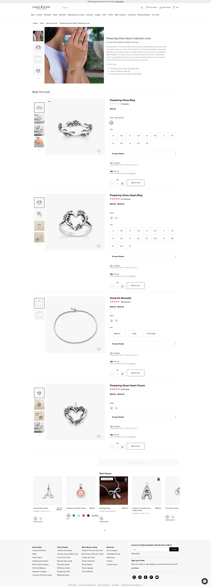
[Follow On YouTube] (157, 577)
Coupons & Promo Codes (42, 575)
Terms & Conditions (103, 585)
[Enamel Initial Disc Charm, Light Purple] (88, 515)
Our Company (112, 550)
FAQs (34, 554)
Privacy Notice (135, 553)
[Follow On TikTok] (140, 577)
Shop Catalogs (87, 568)
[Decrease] (122, 184)
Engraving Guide (63, 571)
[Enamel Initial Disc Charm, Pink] (68, 515)
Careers (110, 561)
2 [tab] (106, 531)
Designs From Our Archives (92, 550)
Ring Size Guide (63, 564)
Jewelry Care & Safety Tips (67, 554)
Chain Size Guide (63, 557)
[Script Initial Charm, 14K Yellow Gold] (40, 518)
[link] (97, 15)
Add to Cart (135, 182)
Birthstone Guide (63, 568)
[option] (38, 36)
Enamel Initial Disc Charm (76, 508)
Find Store (132, 173)
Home (35, 23)
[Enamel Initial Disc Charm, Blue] (73, 515)
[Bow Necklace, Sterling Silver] (101, 518)
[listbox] (38, 54)
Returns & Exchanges (40, 564)
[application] (68, 57)
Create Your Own (88, 557)
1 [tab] (104, 531)
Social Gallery (87, 564)
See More (95, 515)
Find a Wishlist (87, 571)
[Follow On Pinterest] (151, 577)
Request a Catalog (39, 571)
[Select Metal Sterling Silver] (111, 218)
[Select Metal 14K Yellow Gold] (116, 218)
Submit (174, 549)
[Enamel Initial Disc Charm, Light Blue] (78, 515)
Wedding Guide (63, 575)
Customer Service (39, 550)
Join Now (135, 568)
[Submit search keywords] (142, 7)
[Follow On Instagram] (134, 577)
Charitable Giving (113, 554)
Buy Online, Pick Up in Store (93, 554)
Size (111, 129)
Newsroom (111, 557)
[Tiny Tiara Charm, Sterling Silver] (167, 517)
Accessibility (115, 585)
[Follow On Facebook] (145, 577)
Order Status (37, 557)
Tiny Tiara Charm (171, 508)
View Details (119, 1)
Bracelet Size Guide (64, 561)
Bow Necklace (104, 508)
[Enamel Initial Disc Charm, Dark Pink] (83, 515)
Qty (117, 180)
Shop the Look (51, 23)
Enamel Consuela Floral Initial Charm (141, 509)
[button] (164, 7)
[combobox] (102, 7)
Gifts (42, 23)
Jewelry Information (64, 550)
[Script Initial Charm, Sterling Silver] (35, 518)
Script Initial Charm (41, 508)
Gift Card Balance (39, 568)
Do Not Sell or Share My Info (87, 585)
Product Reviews (88, 561)
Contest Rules (112, 564)
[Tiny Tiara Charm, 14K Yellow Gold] (172, 516)
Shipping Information (40, 561)
